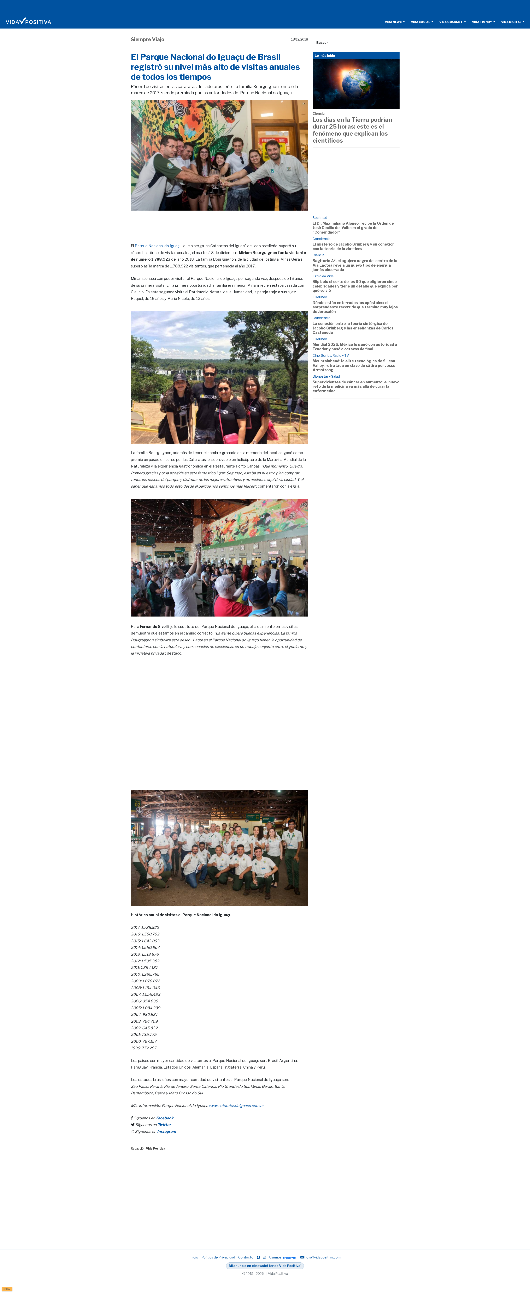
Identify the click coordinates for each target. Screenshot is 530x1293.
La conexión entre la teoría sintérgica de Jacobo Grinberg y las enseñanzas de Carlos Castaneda (353, 328)
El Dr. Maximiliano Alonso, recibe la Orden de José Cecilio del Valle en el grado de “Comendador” (353, 227)
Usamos (275, 1257)
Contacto (245, 1257)
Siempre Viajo (147, 39)
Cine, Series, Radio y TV (331, 356)
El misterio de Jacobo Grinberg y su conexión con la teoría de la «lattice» (354, 246)
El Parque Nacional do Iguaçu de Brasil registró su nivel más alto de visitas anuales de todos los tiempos (215, 67)
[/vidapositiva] (258, 1257)
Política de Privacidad (218, 1257)
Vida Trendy (482, 22)
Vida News (393, 22)
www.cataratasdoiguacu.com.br (236, 1105)
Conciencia (321, 239)
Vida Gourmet (451, 22)
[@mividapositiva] (264, 1257)
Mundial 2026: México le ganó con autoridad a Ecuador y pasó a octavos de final (355, 346)
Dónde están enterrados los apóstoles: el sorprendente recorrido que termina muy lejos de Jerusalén (355, 307)
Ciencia (319, 114)
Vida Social (420, 22)
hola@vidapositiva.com (322, 1257)
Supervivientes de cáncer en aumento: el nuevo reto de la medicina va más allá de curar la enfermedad (356, 386)
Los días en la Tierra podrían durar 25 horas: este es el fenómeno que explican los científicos (352, 130)
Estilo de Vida (323, 276)
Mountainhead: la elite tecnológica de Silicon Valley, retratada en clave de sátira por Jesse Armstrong (354, 365)
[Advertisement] (265, 7)
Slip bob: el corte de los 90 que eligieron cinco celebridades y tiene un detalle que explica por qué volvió (355, 286)
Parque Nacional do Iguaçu (158, 246)
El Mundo (320, 297)
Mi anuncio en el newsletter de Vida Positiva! (265, 1266)
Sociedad (320, 218)
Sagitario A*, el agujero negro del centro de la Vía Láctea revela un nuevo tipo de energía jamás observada (355, 265)
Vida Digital (511, 22)
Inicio (193, 1257)
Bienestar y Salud (326, 376)
